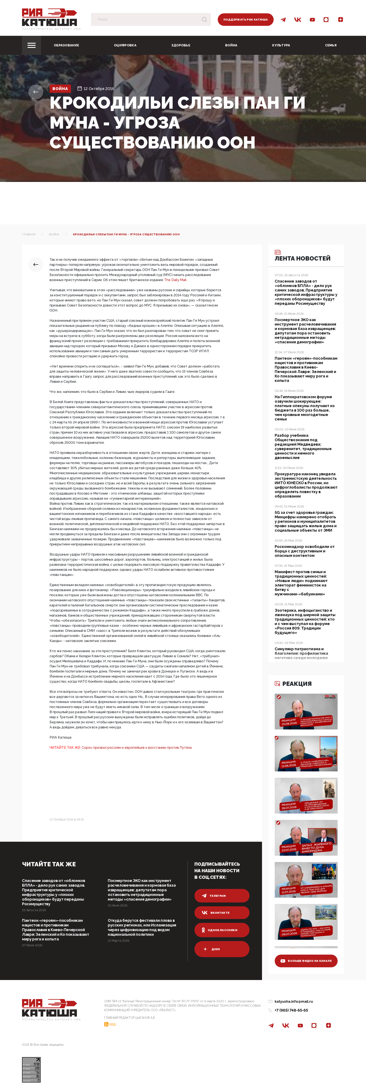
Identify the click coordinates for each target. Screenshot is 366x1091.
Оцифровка (125, 45)
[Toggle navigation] (31, 45)
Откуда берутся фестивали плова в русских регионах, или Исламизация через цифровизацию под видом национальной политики (142, 927)
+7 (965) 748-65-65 (291, 1010)
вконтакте (220, 912)
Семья (331, 45)
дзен (216, 949)
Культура (281, 45)
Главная (29, 234)
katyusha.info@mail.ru (294, 1002)
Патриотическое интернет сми (51, 29)
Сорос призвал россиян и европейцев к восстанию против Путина (137, 748)
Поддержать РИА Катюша (245, 19)
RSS (113, 1024)
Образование (66, 45)
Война (231, 45)
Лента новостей (303, 258)
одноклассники (222, 930)
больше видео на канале (310, 960)
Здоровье (180, 45)
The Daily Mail (175, 280)
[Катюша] (49, 17)
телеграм (217, 895)
